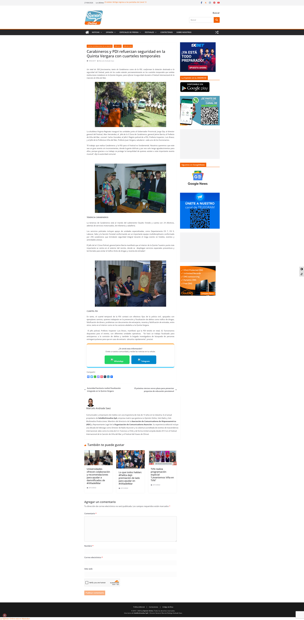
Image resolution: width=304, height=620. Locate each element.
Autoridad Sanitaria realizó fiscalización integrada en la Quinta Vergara (104, 389)
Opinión (109, 32)
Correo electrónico (93, 557)
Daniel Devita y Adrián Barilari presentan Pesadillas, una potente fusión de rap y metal (139, 2)
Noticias (96, 32)
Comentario (90, 513)
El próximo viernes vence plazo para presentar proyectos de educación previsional (154, 389)
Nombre (88, 546)
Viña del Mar (128, 46)
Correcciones (153, 607)
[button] (101, 32)
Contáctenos (166, 32)
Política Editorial (139, 607)
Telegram (145, 361)
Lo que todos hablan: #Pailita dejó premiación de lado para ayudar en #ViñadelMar (130, 478)
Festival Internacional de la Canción (100, 46)
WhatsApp (118, 361)
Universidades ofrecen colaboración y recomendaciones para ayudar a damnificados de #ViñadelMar (98, 476)
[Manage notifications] (5, 615)
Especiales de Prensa (129, 32)
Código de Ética (167, 607)
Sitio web (88, 569)
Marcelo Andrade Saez (106, 61)
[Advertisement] (200, 144)
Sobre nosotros (183, 32)
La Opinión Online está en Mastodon (15, 618)
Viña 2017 (118, 46)
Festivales (149, 32)
